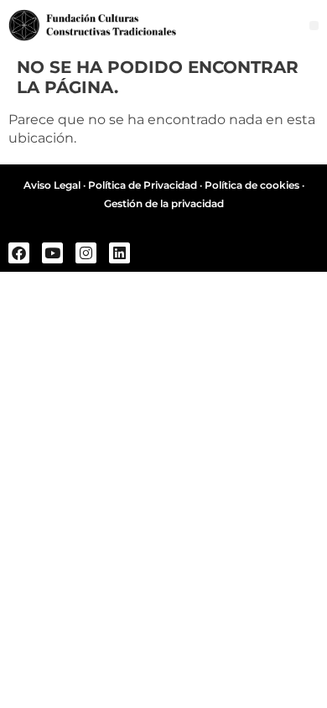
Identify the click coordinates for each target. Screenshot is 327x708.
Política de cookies (252, 185)
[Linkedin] (119, 252)
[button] (314, 25)
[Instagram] (85, 252)
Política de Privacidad (142, 185)
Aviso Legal (51, 185)
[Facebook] (18, 252)
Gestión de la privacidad (164, 203)
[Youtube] (52, 252)
